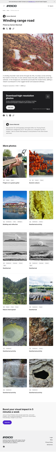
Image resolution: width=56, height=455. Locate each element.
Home (4, 10)
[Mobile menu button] (4, 6)
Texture (40, 221)
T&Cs (51, 440)
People (7, 180)
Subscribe (7, 422)
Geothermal (35, 221)
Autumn (36, 180)
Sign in (48, 108)
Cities (14, 221)
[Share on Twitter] (6, 29)
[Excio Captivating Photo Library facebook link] (4, 446)
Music (12, 180)
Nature (41, 180)
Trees (12, 307)
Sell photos (50, 444)
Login (51, 437)
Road (8, 10)
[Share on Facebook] (4, 29)
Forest (17, 307)
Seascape (15, 263)
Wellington (20, 221)
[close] (54, 2)
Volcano (20, 263)
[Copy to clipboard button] (13, 29)
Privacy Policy (49, 442)
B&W (5, 265)
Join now (10, 107)
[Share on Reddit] (10, 29)
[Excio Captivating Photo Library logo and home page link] (12, 6)
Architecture (8, 221)
